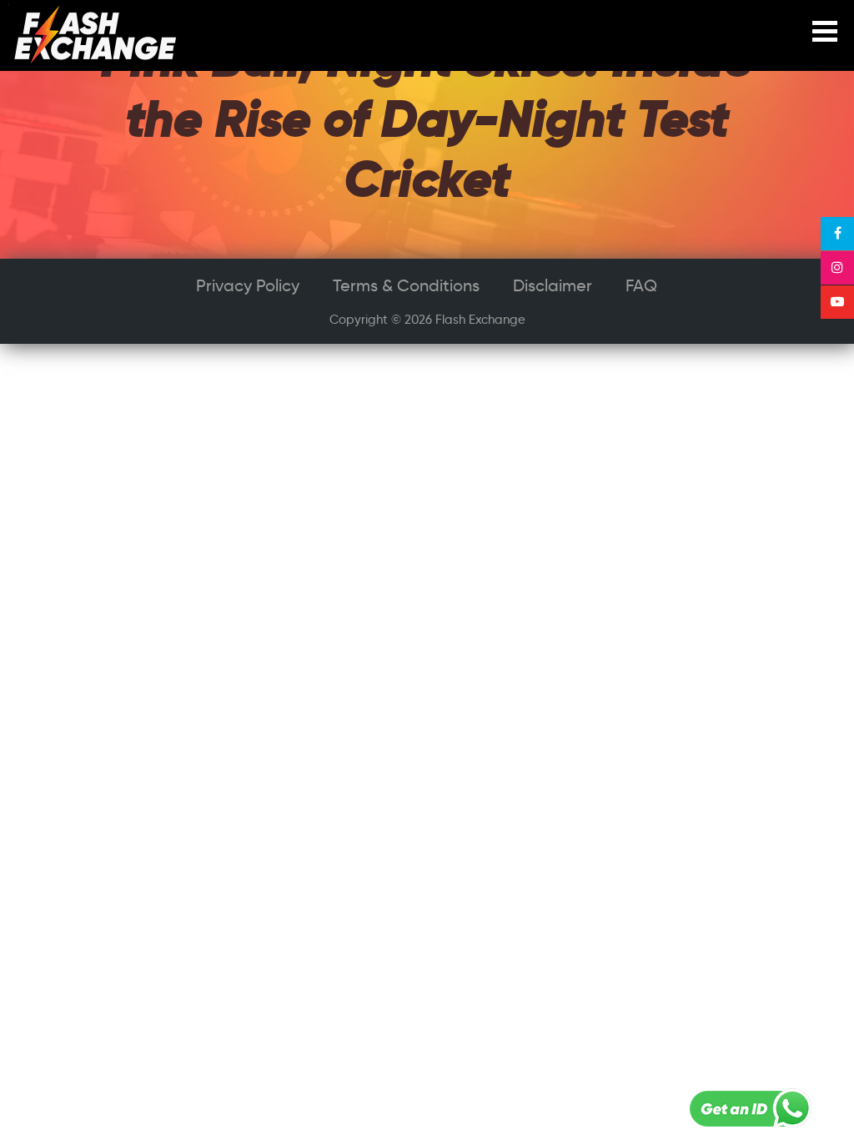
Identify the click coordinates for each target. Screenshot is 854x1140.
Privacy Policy (247, 285)
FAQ (641, 285)
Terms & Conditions (406, 285)
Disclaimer (552, 285)
